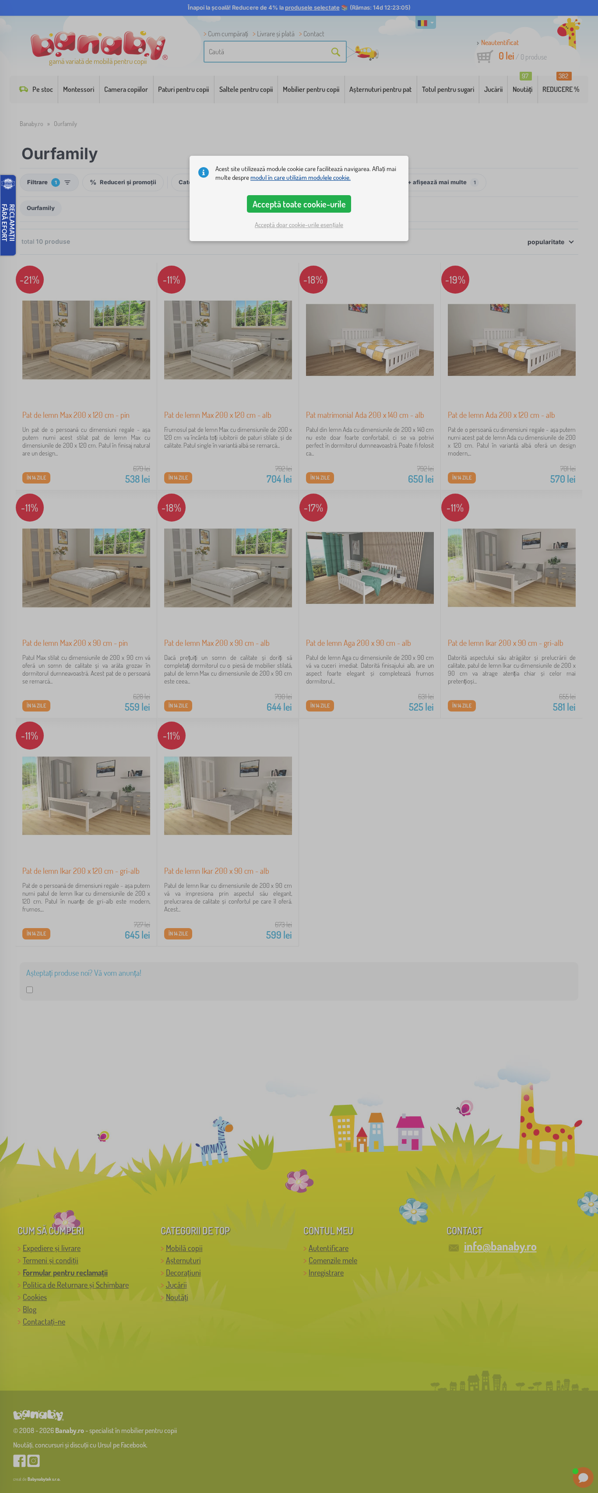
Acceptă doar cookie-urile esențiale (299, 225)
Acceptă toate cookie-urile (299, 204)
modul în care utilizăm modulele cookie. (300, 177)
